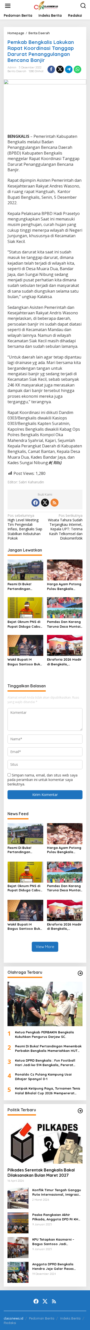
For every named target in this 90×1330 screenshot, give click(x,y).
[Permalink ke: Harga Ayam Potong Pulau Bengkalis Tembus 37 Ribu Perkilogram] (65, 570)
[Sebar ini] (51, 69)
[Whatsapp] (77, 69)
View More (45, 946)
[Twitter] (45, 503)
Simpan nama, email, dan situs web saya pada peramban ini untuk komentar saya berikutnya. (43, 779)
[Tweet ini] (60, 69)
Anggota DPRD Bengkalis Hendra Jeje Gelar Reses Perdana (53, 1266)
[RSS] (54, 503)
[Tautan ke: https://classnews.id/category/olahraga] (80, 973)
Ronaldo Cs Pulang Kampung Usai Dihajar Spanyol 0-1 (43, 1076)
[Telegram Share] (68, 69)
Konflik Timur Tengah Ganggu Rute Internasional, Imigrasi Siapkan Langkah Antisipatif (56, 1192)
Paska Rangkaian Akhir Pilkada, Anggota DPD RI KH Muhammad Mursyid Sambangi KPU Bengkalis (55, 1217)
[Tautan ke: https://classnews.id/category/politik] (80, 1111)
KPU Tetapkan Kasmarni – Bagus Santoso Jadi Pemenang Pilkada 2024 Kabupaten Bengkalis (53, 1241)
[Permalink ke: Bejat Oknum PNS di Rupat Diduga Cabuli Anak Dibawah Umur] (25, 607)
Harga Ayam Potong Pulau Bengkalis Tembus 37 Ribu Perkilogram (64, 586)
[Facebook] (36, 503)
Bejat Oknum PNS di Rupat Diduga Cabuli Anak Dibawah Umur (25, 624)
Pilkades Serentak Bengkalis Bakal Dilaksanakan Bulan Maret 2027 (41, 1172)
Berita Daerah (17, 71)
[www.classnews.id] (46, 5)
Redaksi (10, 1323)
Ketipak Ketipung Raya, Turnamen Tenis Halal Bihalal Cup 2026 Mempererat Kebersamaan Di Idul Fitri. (47, 1090)
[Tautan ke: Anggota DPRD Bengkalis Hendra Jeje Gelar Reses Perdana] (18, 1271)
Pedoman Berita (41, 1318)
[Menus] (8, 5)
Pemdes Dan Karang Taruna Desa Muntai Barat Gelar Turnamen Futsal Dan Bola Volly (64, 624)
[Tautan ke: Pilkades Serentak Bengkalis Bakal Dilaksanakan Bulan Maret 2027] (45, 1141)
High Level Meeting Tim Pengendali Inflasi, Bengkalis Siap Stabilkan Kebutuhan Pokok (25, 527)
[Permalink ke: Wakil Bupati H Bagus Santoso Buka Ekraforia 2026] (25, 645)
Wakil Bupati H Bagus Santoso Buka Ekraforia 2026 (25, 661)
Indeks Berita (70, 1318)
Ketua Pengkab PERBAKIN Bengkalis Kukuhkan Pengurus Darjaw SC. (44, 1034)
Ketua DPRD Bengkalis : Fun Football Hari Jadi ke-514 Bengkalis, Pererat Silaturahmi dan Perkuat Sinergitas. (45, 1062)
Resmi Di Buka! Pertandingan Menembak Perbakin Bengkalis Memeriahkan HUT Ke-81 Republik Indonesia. (24, 586)
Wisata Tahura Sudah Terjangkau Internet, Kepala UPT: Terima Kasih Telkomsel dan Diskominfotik (65, 527)
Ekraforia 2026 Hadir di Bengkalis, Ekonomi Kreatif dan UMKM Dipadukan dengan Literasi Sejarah (64, 661)
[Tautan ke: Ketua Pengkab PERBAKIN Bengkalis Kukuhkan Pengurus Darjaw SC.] (45, 1004)
